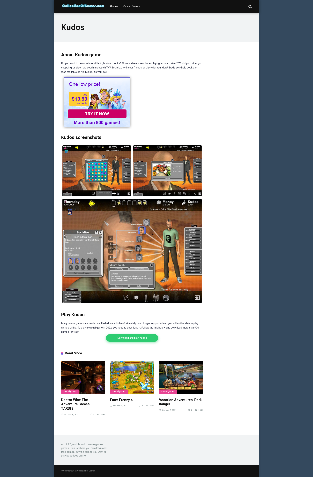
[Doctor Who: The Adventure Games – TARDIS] (83, 377)
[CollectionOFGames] (83, 4)
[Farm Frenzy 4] (132, 377)
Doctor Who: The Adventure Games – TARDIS (77, 404)
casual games (70, 391)
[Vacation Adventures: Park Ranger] (181, 377)
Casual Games (131, 6)
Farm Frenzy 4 (121, 400)
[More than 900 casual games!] (97, 128)
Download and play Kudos (132, 337)
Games (114, 6)
